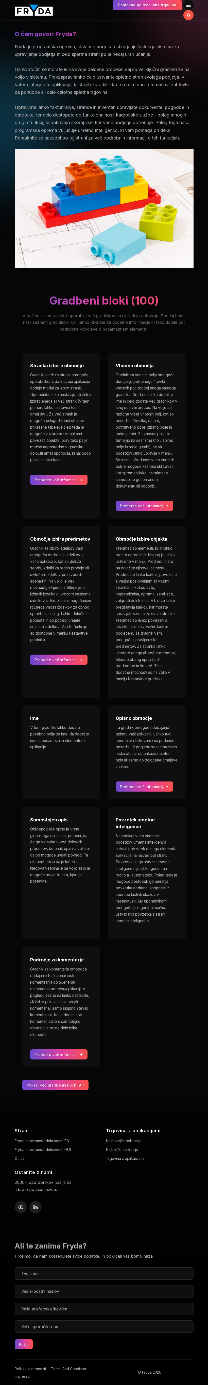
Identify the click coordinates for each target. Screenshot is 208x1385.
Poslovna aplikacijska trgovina (147, 5)
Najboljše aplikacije (122, 1149)
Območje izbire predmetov (60, 539)
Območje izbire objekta (141, 539)
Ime (34, 718)
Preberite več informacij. (57, 480)
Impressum (23, 1376)
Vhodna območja (135, 365)
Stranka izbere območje (57, 365)
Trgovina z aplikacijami (125, 1158)
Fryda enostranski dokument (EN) (43, 1141)
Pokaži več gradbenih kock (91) (55, 1085)
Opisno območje (134, 718)
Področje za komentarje (57, 959)
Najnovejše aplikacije (124, 1141)
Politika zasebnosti (30, 1369)
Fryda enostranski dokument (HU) (43, 1149)
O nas (19, 1158)
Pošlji (23, 1344)
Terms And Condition (68, 1369)
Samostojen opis (48, 819)
